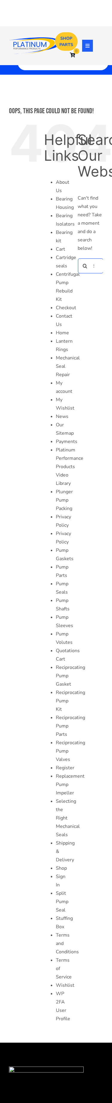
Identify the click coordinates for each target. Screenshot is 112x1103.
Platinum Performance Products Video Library (69, 467)
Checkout (66, 307)
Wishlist (65, 985)
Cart (60, 249)
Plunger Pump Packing (64, 500)
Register (65, 768)
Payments (66, 441)
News (62, 416)
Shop (61, 868)
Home (62, 333)
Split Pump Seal (62, 901)
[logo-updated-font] (35, 40)
